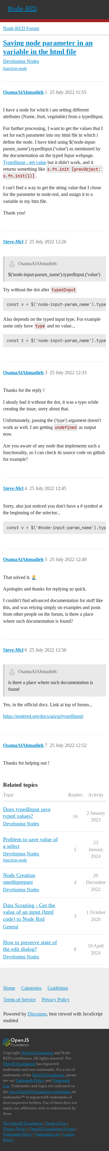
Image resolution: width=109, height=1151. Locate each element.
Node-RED (22, 8)
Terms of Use (55, 1123)
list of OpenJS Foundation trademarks (40, 1091)
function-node (15, 68)
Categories (31, 988)
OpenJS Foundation (37, 1052)
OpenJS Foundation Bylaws (52, 1128)
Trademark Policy (30, 1080)
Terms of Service (19, 999)
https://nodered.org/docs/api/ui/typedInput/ (43, 716)
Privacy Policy (56, 999)
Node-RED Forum (21, 28)
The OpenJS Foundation (23, 1123)
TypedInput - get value (24, 162)
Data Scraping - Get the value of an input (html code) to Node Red (29, 912)
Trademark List (47, 1134)
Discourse (37, 1013)
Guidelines (58, 988)
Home (9, 988)
